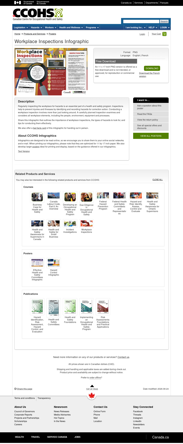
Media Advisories (62, 414)
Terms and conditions (24, 398)
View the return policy (147, 119)
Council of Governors (24, 411)
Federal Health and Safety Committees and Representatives (119, 207)
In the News (59, 421)
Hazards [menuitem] (35, 27)
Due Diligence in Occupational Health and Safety (86, 209)
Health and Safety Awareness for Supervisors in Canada (37, 234)
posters (35, 146)
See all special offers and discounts (149, 127)
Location (98, 421)
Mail (96, 417)
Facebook (138, 411)
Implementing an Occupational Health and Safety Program (86, 323)
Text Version (24, 151)
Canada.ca (160, 436)
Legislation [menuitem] (19, 27)
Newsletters (139, 424)
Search (164, 21)
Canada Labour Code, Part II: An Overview (53, 205)
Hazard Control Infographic (53, 272)
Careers (18, 424)
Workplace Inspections (86, 230)
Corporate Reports (23, 414)
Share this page (24, 388)
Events (136, 427)
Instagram (138, 417)
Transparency (44, 398)
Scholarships (20, 421)
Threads (137, 414)
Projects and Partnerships (26, 417)
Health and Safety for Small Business (53, 233)
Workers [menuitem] (49, 27)
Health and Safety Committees (53, 322)
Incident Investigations (70, 230)
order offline (95, 377)
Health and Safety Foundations (70, 319)
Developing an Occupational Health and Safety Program (70, 209)
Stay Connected (143, 407)
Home (17, 33)
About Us (20, 407)
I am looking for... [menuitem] (134, 27)
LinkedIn (137, 421)
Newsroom (60, 407)
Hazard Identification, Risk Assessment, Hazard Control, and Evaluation (37, 324)
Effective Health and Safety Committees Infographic (37, 274)
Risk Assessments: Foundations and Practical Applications (103, 322)
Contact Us (100, 407)
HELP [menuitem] (152, 27)
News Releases (61, 411)
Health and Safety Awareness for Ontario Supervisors (152, 206)
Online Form (100, 411)
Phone (97, 414)
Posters (52, 33)
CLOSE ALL (158, 179)
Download (152, 68)
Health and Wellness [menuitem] (69, 27)
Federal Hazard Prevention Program (103, 205)
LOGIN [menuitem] (163, 27)
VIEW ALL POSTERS (150, 135)
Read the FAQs (144, 114)
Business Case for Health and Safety (37, 208)
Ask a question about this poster (149, 107)
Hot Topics (59, 417)
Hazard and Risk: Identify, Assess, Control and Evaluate (135, 206)
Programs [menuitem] (91, 27)
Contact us (123, 357)
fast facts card (39, 128)
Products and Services (34, 33)
